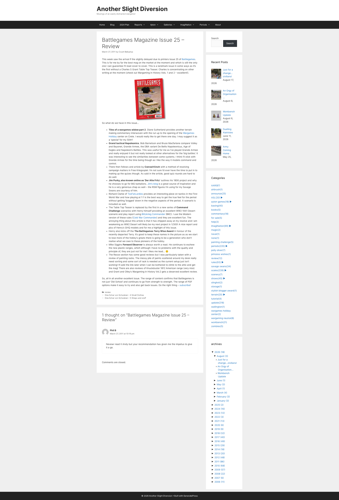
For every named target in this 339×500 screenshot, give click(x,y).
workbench (219, 322)
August (222, 356)
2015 (220, 445)
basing (217, 205)
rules (216, 262)
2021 (219, 421)
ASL (215, 197)
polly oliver (218, 250)
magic (215, 230)
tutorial (216, 298)
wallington (218, 306)
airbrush (217, 189)
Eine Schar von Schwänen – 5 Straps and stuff (125, 298)
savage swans (221, 266)
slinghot (216, 282)
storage (216, 286)
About (218, 24)
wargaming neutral (222, 318)
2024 (220, 409)
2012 (220, 457)
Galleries (168, 24)
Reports (138, 24)
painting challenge (222, 242)
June (221, 380)
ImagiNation (185, 24)
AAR (215, 185)
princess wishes (221, 254)
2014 (219, 449)
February (223, 396)
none (215, 238)
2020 (219, 425)
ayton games (220, 201)
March (222, 392)
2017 (220, 437)
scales (217, 270)
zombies (217, 326)
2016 (220, 441)
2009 (220, 469)
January (223, 400)
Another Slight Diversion (132, 8)
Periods (203, 24)
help (215, 222)
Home (102, 24)
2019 (219, 429)
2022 (219, 417)
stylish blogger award (224, 290)
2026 (220, 352)
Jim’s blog (153, 183)
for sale (216, 218)
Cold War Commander (145, 217)
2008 (220, 473)
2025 (219, 405)
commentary (219, 213)
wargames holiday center (221, 312)
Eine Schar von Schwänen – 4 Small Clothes (124, 295)
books (216, 209)
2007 (219, 478)
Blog (112, 24)
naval (215, 234)
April (221, 388)
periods (218, 246)
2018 (220, 433)
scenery (216, 274)
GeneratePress (191, 496)
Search (215, 38)
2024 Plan (124, 24)
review (108, 292)
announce (218, 193)
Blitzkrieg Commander (153, 214)
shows (216, 278)
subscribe (185, 285)
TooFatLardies (135, 194)
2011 (219, 461)
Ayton (153, 24)
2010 (220, 465)
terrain (216, 294)
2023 (220, 413)
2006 (220, 482)
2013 (220, 453)
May (221, 384)
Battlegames (188, 59)
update (217, 302)
